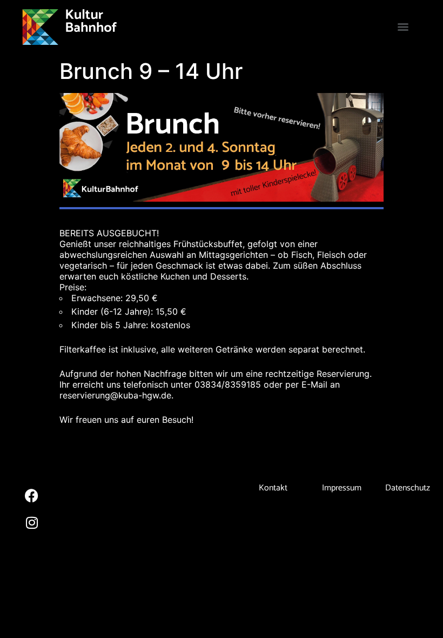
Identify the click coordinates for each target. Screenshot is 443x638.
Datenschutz (407, 488)
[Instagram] (31, 522)
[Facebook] (31, 495)
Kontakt (273, 488)
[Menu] (403, 27)
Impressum (341, 488)
